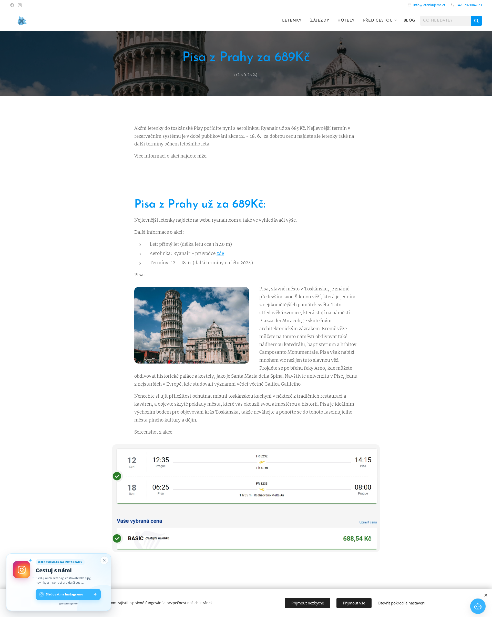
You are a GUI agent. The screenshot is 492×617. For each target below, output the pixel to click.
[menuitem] (293, 20)
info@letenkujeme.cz (429, 5)
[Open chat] (478, 606)
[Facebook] (12, 5)
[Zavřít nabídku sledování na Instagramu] (104, 560)
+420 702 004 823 (469, 5)
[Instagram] (20, 5)
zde (220, 253)
